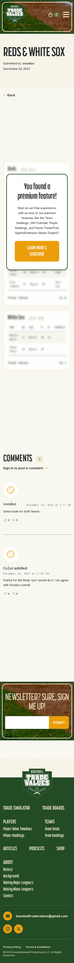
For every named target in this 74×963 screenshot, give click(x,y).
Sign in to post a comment (23, 468)
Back (11, 95)
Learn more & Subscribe (37, 251)
